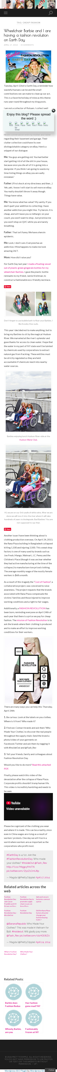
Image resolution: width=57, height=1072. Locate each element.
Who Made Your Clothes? (26, 953)
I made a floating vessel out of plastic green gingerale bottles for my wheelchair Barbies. (27, 267)
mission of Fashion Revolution (32, 620)
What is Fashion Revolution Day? (10, 953)
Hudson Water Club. (28, 439)
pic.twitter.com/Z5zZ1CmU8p (23, 871)
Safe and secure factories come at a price (43, 899)
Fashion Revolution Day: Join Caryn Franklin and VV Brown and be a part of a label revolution (10, 901)
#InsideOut (28, 863)
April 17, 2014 (11, 45)
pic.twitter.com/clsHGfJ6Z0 (35, 935)
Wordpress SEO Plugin (16, 1070)
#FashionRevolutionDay (19, 859)
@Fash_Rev (40, 863)
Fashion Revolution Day (26, 911)
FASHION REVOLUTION (32, 608)
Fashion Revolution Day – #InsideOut (10, 912)
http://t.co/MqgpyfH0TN (20, 867)
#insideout (17, 931)
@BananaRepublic (16, 923)
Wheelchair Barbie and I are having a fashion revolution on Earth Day (27, 35)
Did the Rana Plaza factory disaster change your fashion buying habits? (43, 914)
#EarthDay (12, 855)
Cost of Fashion (42, 581)
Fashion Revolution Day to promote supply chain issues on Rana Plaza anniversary (27, 901)
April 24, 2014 (43, 942)
